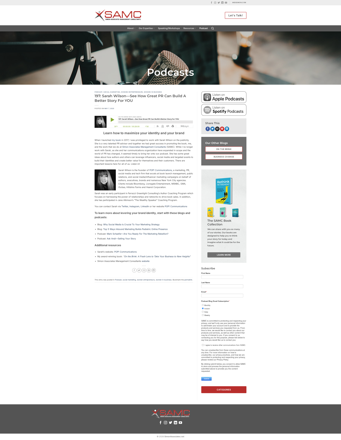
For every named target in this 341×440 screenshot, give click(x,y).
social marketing (111, 92)
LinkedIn (145, 206)
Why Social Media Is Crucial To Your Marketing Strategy (131, 224)
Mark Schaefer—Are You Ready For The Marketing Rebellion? (137, 233)
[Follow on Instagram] (215, 3)
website (145, 261)
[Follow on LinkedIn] (222, 3)
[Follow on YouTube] (226, 3)
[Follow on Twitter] (219, 3)
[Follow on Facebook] (211, 3)
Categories (224, 389)
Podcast (203, 28)
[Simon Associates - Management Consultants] (118, 15)
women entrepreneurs (132, 92)
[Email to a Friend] (144, 270)
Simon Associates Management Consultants (144, 147)
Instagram (134, 206)
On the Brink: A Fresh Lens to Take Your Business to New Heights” (157, 256)
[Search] (212, 28)
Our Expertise (146, 28)
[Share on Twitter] (139, 270)
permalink (188, 280)
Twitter (124, 206)
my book (116, 140)
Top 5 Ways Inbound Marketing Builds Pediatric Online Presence (135, 229)
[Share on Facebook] (134, 270)
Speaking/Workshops (169, 28)
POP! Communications (176, 206)
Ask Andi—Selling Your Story (121, 238)
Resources (188, 28)
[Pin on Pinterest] (149, 270)
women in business (153, 92)
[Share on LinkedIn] (153, 270)
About (130, 28)
